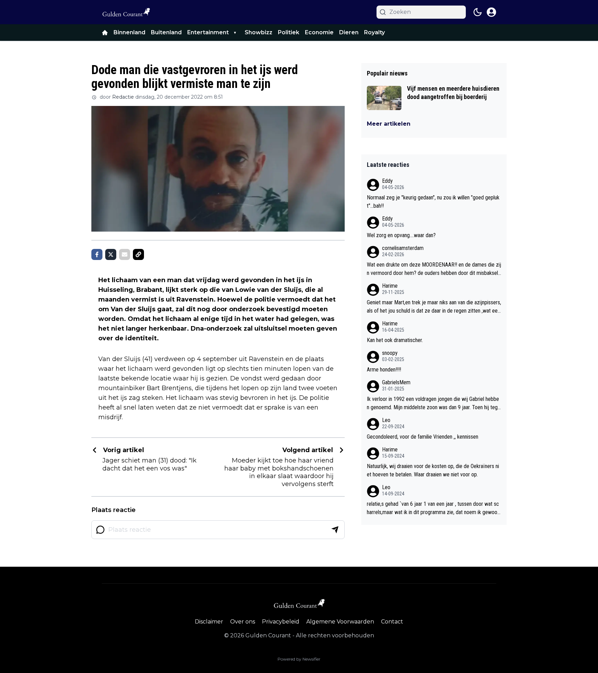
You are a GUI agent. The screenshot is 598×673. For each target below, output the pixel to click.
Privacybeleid (280, 621)
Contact (392, 621)
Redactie (123, 97)
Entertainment (208, 32)
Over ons (242, 621)
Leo (386, 420)
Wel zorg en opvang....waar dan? (401, 235)
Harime (390, 286)
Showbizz (258, 32)
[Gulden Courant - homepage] (126, 12)
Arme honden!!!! (384, 369)
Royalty (374, 32)
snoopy (390, 353)
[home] (105, 32)
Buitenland (166, 32)
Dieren (349, 32)
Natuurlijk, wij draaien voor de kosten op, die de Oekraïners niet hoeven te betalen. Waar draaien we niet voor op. (433, 470)
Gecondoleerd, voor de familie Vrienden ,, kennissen (422, 436)
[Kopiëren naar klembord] (138, 254)
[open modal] (491, 12)
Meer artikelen (388, 123)
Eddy (387, 181)
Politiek (288, 32)
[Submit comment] (335, 529)
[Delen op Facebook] (96, 254)
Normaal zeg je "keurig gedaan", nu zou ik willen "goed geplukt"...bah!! (433, 201)
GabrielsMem (396, 382)
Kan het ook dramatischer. (395, 340)
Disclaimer (209, 621)
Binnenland (129, 32)
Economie (319, 32)
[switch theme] (477, 12)
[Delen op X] (110, 254)
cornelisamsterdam (403, 248)
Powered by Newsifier (299, 659)
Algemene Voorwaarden (340, 621)
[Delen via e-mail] (124, 254)
